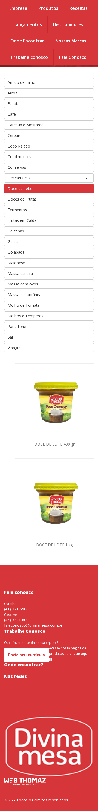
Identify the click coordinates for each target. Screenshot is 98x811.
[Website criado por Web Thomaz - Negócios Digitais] (25, 784)
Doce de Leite (20, 188)
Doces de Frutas (22, 199)
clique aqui (78, 653)
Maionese (16, 262)
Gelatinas (16, 231)
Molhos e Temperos (26, 315)
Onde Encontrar (27, 41)
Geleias (14, 241)
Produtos (48, 8)
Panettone (17, 326)
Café (12, 114)
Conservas (17, 167)
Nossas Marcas (70, 41)
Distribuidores (68, 24)
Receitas (78, 8)
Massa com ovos (23, 284)
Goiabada (16, 252)
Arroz (12, 93)
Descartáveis (19, 177)
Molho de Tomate (24, 305)
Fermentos (17, 209)
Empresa (18, 8)
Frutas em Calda (22, 220)
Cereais (14, 135)
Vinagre (14, 347)
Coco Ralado (19, 146)
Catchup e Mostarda (26, 124)
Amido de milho (21, 82)
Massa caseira (20, 273)
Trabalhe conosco (29, 57)
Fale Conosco (73, 57)
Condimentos (19, 156)
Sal (10, 337)
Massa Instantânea (24, 294)
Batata (14, 103)
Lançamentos (28, 24)
